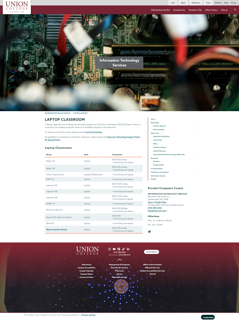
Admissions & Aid (160, 9)
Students (156, 161)
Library (119, 274)
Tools (208, 3)
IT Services (119, 271)
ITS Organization (157, 168)
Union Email (157, 140)
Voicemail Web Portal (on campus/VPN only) (169, 154)
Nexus (155, 144)
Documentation (158, 129)
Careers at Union (86, 277)
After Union (211, 9)
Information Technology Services (57, 113)
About (224, 9)
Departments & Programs (119, 264)
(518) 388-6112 (124, 255)
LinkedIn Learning (159, 147)
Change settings (88, 315)
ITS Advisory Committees (160, 172)
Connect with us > (152, 252)
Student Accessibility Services (152, 271)
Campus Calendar (86, 271)
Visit (173, 3)
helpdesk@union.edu (157, 211)
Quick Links (155, 133)
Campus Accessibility (86, 268)
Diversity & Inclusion (119, 268)
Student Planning (159, 151)
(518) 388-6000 (119, 252)
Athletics (218, 3)
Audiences (196, 3)
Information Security (158, 176)
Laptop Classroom (80, 113)
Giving (233, 3)
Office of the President (152, 264)
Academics (179, 9)
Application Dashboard (161, 136)
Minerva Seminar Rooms (56, 229)
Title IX (152, 274)
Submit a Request (159, 126)
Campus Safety (86, 274)
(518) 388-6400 (155, 208)
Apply (183, 3)
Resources (154, 158)
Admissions (86, 264)
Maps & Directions (119, 277)
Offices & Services (152, 268)
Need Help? (155, 123)
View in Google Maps (157, 202)
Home (153, 119)
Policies (153, 179)
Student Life (195, 9)
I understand (208, 317)
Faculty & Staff (158, 165)
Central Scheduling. (93, 132)
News (226, 3)
